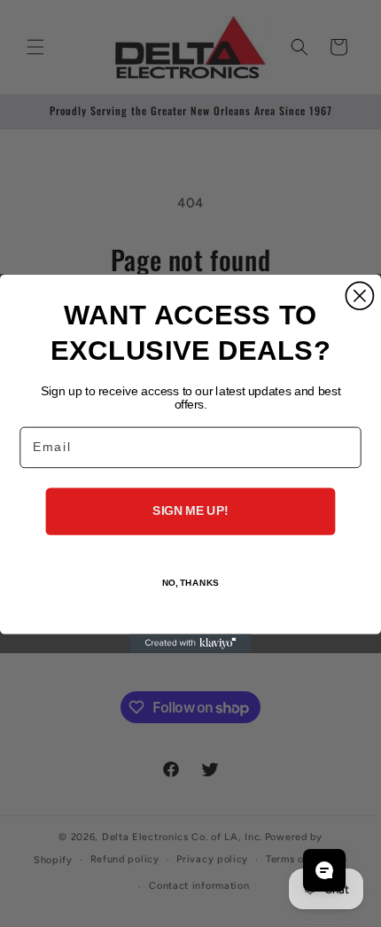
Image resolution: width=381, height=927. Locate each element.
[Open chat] (324, 870)
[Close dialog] (359, 295)
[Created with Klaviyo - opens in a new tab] (190, 643)
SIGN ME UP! (190, 511)
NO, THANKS (191, 583)
